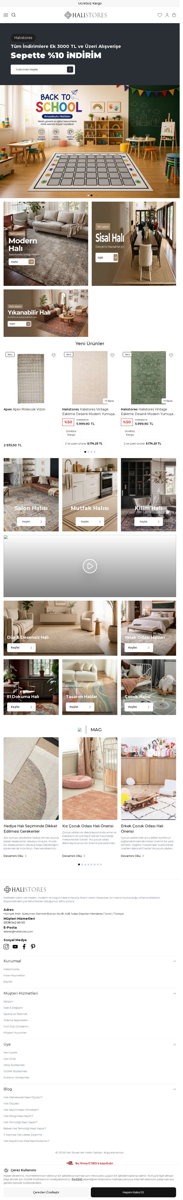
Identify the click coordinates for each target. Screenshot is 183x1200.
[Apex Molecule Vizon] (31, 377)
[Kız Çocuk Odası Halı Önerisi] (89, 778)
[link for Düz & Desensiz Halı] (60, 628)
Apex (8, 409)
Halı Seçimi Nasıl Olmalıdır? (21, 1109)
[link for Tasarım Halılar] (89, 687)
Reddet (77, 1179)
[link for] (46, 244)
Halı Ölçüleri (11, 1103)
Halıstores (71, 409)
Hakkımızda (11, 969)
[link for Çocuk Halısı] (148, 687)
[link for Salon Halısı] (31, 494)
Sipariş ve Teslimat (15, 1014)
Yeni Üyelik (10, 1052)
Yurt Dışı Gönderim (16, 1026)
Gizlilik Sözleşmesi (15, 1071)
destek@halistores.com (18, 931)
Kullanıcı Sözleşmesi (16, 1077)
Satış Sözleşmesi (14, 1065)
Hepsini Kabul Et (133, 1192)
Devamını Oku (13, 856)
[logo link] (85, 15)
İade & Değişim (13, 1007)
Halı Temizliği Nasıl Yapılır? (20, 1122)
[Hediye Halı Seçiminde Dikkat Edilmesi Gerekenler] (31, 778)
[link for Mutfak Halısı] (89, 494)
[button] (88, 195)
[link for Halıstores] (90, 110)
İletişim (8, 1001)
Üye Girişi (10, 1058)
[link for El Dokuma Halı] (31, 687)
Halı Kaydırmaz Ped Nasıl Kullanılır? (26, 1141)
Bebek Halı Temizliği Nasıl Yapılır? (25, 1128)
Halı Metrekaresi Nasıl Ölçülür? (23, 1097)
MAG (96, 729)
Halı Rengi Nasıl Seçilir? (18, 1116)
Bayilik (8, 981)
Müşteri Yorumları (15, 1032)
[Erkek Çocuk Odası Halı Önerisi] (148, 778)
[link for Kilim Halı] (148, 494)
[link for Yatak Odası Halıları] (148, 628)
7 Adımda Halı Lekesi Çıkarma (23, 1134)
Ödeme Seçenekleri (16, 1020)
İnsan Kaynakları (14, 975)
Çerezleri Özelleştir (46, 1192)
